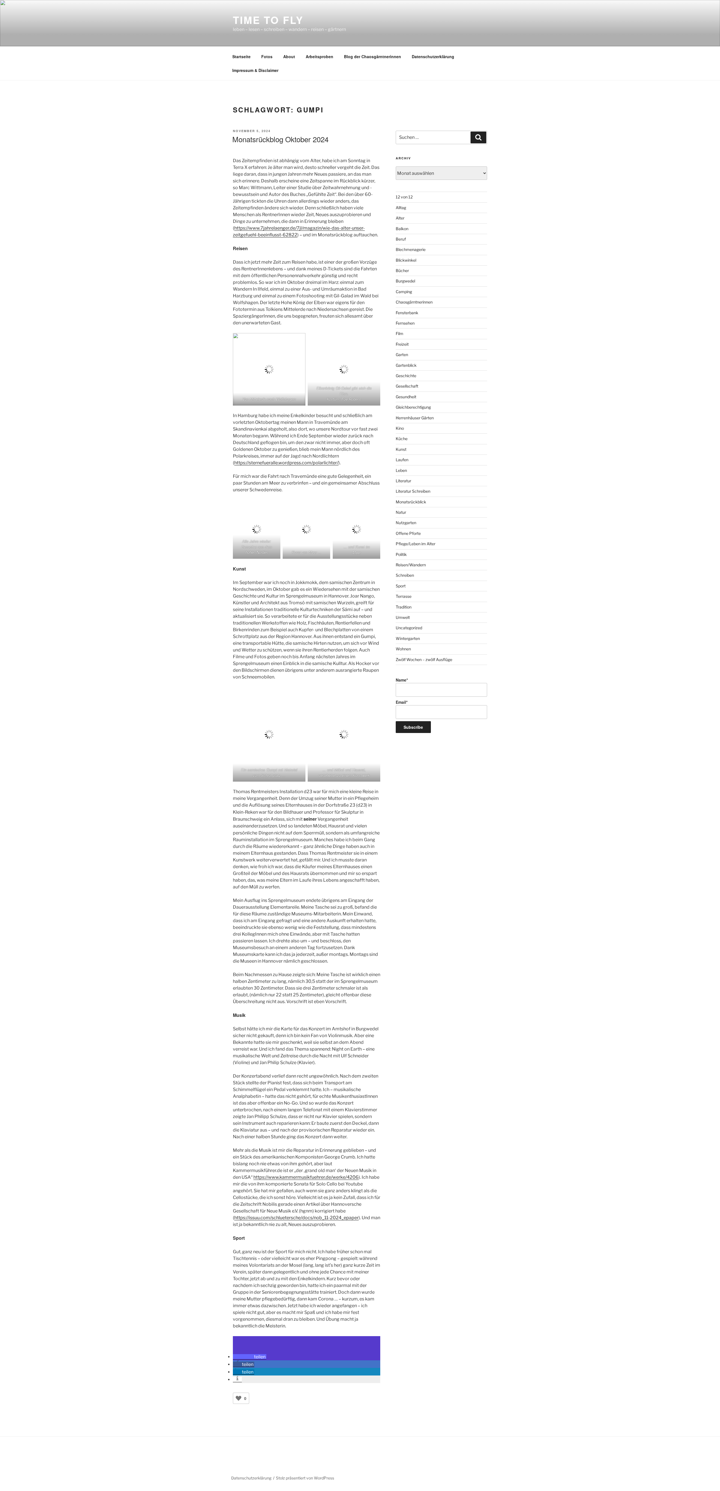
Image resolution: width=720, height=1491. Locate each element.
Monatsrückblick (411, 501)
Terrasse (403, 596)
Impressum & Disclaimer (255, 70)
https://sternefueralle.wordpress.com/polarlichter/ (286, 462)
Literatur (403, 480)
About (289, 56)
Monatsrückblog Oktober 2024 (280, 139)
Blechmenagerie (411, 249)
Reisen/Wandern (411, 564)
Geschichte (406, 375)
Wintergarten (408, 638)
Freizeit (402, 344)
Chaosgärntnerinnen (414, 302)
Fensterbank (407, 312)
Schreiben (405, 575)
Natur (401, 512)
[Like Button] (238, 1398)
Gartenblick (406, 365)
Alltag (401, 207)
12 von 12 (404, 196)
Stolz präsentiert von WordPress (305, 1478)
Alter (400, 218)
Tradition (403, 607)
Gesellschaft (407, 386)
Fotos (267, 56)
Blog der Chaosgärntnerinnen (372, 56)
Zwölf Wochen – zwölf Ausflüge (424, 659)
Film (399, 333)
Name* (402, 680)
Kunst (401, 449)
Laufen (402, 459)
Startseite (241, 56)
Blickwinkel (406, 260)
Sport (401, 585)
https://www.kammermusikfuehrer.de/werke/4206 (306, 1177)
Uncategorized (409, 627)
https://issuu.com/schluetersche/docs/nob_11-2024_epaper (296, 1217)
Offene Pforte (408, 533)
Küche (402, 438)
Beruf (401, 239)
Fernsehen (405, 323)
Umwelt (403, 617)
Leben (401, 470)
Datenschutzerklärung (433, 56)
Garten (402, 354)
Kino (400, 428)
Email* (402, 702)
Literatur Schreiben (413, 491)
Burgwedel (405, 281)
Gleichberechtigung (413, 407)
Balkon (402, 228)
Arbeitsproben (319, 56)
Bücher (402, 270)
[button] (249, 1356)
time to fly (268, 19)
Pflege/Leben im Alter (415, 543)
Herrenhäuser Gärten (415, 417)
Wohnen (403, 648)
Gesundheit (406, 396)
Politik (401, 554)
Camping (404, 291)
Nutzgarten (406, 522)
